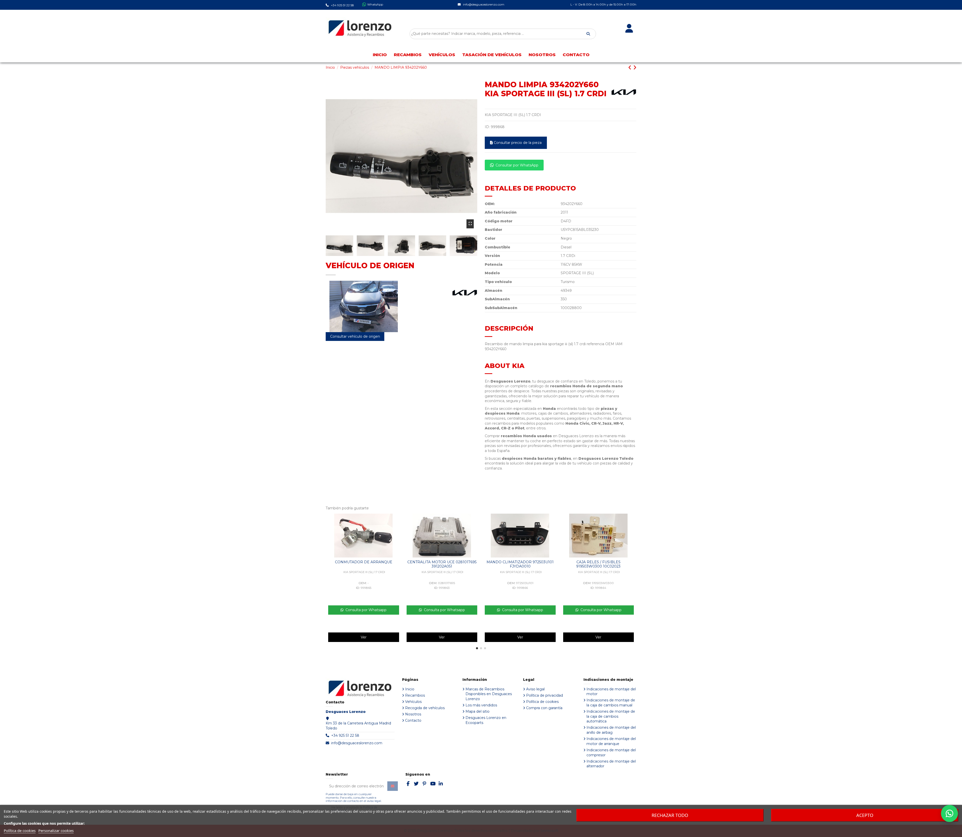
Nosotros (413, 714)
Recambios (415, 695)
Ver (364, 637)
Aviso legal (535, 689)
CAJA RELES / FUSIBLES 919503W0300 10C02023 (598, 564)
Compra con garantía (544, 708)
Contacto (413, 720)
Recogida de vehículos (425, 708)
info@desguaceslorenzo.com (356, 743)
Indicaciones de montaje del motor (611, 691)
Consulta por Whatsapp (365, 610)
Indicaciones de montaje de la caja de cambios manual (610, 702)
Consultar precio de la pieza (518, 142)
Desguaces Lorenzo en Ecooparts (485, 720)
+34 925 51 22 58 (345, 735)
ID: (487, 127)
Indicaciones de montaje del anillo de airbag (611, 730)
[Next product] (634, 67)
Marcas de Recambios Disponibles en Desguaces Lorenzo (488, 694)
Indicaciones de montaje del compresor (611, 752)
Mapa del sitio (477, 711)
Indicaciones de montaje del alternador (611, 764)
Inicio (409, 689)
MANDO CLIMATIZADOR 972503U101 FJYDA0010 (520, 564)
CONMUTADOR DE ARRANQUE (363, 562)
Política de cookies (542, 701)
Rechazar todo (670, 815)
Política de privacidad (544, 695)
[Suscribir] (392, 786)
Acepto (864, 815)
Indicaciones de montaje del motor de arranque (611, 741)
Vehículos (413, 701)
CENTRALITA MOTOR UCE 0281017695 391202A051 (441, 564)
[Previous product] (630, 67)
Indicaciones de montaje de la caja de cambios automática (610, 716)
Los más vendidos (481, 705)
